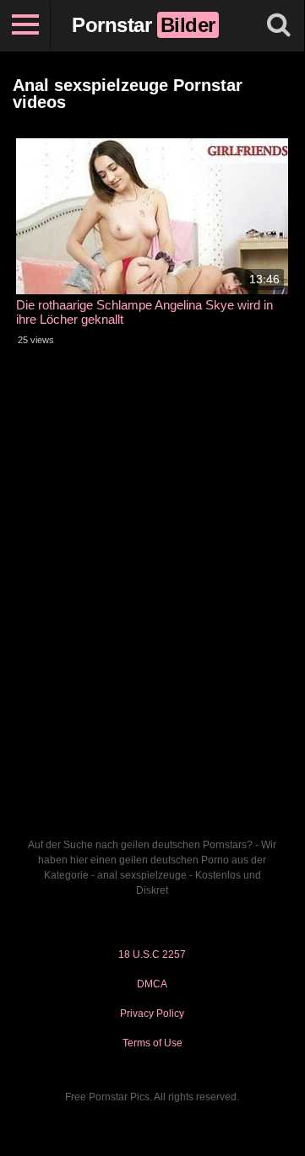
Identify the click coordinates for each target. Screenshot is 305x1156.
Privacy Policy (152, 1013)
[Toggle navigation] (25, 25)
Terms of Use (152, 1043)
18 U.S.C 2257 (152, 954)
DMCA (152, 984)
